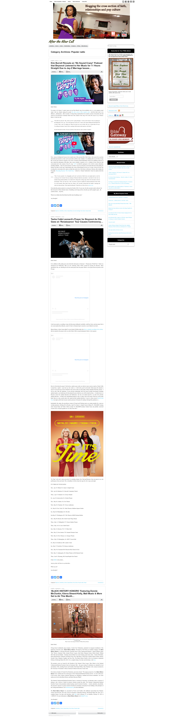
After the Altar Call (61, 41)
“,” (65, 170)
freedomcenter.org (70, 687)
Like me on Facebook (126, 2)
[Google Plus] (123, 115)
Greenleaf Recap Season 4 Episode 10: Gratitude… (118, 197)
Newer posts (101, 713)
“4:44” (74, 164)
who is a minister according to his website (93, 329)
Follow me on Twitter (123, 2)
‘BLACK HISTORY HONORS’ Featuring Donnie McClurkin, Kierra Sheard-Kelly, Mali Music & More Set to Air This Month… (76, 593)
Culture (61, 46)
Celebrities (51, 46)
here (95, 660)
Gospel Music (70, 210)
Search (108, 46)
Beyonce (57, 210)
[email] (101, 71)
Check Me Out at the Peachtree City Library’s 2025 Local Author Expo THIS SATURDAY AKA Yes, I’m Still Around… (119, 168)
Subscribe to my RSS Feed (133, 2)
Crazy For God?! (111, 222)
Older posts (52, 713)
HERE (55, 560)
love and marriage (76, 210)
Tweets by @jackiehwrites (115, 147)
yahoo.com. (91, 185)
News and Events (76, 1)
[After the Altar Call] (91, 21)
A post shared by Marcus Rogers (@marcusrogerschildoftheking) (70, 381)
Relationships (67, 46)
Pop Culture (83, 210)
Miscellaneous (84, 46)
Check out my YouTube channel (131, 2)
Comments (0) (100, 210)
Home (51, 1)
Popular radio (88, 210)
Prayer (85, 582)
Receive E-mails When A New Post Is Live (118, 106)
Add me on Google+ (128, 2)
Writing (78, 46)
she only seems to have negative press (81, 112)
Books (69, 1)
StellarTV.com (84, 696)
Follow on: (112, 115)
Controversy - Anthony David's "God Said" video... (118, 200)
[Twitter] (118, 115)
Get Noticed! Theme (66, 715)
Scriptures (73, 46)
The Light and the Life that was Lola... (115, 230)
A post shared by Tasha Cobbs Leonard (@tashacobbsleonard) (70, 319)
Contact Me (84, 1)
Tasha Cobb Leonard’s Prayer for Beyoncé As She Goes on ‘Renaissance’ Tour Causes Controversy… (77, 220)
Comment (54, 71)
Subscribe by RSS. (113, 110)
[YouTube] (120, 115)
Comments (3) (100, 582)
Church (56, 46)
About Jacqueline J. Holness (60, 1)
